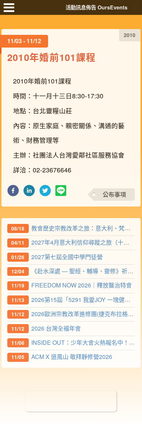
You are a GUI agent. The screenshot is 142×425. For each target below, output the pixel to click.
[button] (13, 192)
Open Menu (11, 11)
